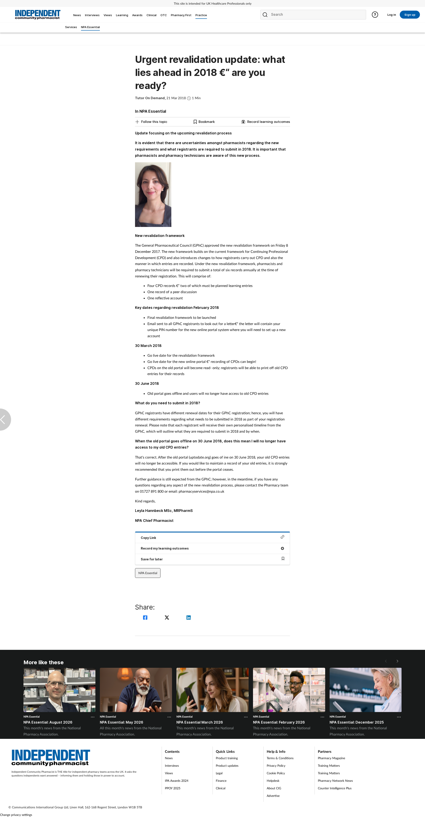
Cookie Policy (276, 773)
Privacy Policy (276, 765)
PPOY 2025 (172, 788)
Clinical (220, 788)
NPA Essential (147, 573)
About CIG (274, 788)
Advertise (273, 796)
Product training (227, 758)
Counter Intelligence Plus (335, 788)
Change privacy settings (16, 815)
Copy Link (148, 538)
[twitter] (167, 618)
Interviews (172, 765)
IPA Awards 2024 (176, 780)
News (169, 758)
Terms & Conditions (280, 758)
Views (169, 773)
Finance (221, 780)
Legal (219, 773)
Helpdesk (273, 780)
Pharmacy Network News (335, 780)
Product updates (227, 765)
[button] (397, 661)
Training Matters (329, 765)
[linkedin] (188, 618)
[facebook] (146, 618)
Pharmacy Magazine (331, 758)
